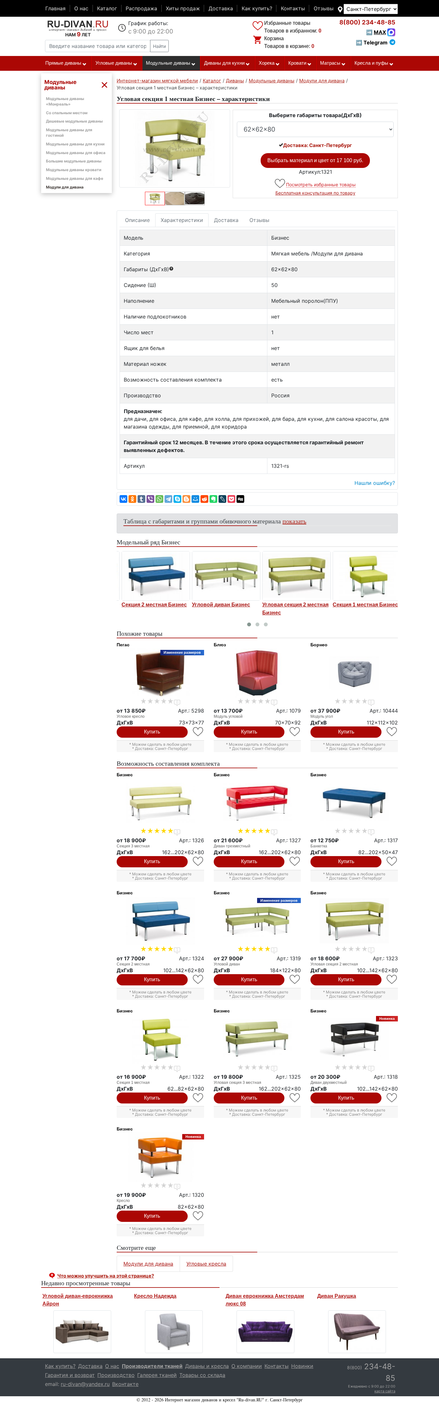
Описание (137, 220)
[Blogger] (186, 499)
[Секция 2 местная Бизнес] (152, 576)
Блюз (220, 644)
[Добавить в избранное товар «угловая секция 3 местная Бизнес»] (295, 1098)
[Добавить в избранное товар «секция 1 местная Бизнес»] (198, 1098)
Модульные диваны (168, 63)
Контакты (293, 8)
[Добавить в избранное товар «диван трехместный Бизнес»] (295, 861)
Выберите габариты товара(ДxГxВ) (315, 115)
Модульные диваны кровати (73, 169)
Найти (159, 46)
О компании (246, 1366)
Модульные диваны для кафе (74, 178)
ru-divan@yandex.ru (85, 1384)
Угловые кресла (206, 1263)
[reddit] (204, 499)
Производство (116, 1375)
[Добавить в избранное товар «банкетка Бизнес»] (392, 861)
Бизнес (125, 774)
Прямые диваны (63, 63)
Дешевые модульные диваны (74, 121)
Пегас (123, 644)
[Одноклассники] (132, 499)
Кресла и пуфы (371, 63)
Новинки (302, 1366)
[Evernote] (213, 499)
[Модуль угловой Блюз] (257, 673)
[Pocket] (231, 499)
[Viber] (150, 499)
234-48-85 (367, 22)
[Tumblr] (141, 499)
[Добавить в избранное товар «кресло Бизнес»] (198, 1216)
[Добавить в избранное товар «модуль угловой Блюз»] (295, 731)
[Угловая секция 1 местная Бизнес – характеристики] (175, 148)
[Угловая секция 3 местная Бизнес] (257, 1039)
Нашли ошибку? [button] (374, 483)
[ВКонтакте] (123, 499)
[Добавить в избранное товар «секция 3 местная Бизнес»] (198, 861)
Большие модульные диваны (74, 161)
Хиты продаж (183, 8)
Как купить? (257, 8)
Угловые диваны (113, 63)
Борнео (318, 644)
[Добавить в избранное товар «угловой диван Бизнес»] (295, 979)
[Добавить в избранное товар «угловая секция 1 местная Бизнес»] (280, 183)
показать (294, 521)
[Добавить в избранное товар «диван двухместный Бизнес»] (392, 1098)
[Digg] (240, 499)
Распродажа (141, 8)
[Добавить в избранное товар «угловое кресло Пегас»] (198, 731)
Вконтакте (125, 1384)
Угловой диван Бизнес (217, 604)
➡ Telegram (372, 42)
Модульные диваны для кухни (75, 144)
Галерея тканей (157, 1375)
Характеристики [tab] (182, 220)
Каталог (107, 8)
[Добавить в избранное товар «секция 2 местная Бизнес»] (198, 979)
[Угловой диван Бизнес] (222, 576)
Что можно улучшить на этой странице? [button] (105, 1276)
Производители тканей (152, 1366)
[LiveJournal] (222, 499)
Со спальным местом (66, 112)
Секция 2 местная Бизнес (150, 604)
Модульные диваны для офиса (75, 152)
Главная (55, 8)
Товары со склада (202, 1375)
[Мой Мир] (195, 499)
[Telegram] (168, 499)
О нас (81, 8)
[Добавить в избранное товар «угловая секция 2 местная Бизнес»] (392, 979)
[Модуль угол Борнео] (354, 673)
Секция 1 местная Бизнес (361, 604)
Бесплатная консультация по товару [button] (315, 193)
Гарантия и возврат (70, 1375)
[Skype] (177, 499)
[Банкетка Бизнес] (354, 803)
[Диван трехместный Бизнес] (257, 803)
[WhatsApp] (159, 499)
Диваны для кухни (224, 63)
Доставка (221, 8)
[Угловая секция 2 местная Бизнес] (292, 576)
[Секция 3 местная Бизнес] (160, 803)
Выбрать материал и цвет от (315, 160)
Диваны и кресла (207, 1366)
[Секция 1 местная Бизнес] (363, 576)
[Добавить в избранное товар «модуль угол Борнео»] (392, 731)
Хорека (266, 63)
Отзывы (324, 8)
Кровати (297, 63)
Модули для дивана (65, 187)
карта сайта (384, 1391)
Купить (152, 731)
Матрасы (330, 63)
